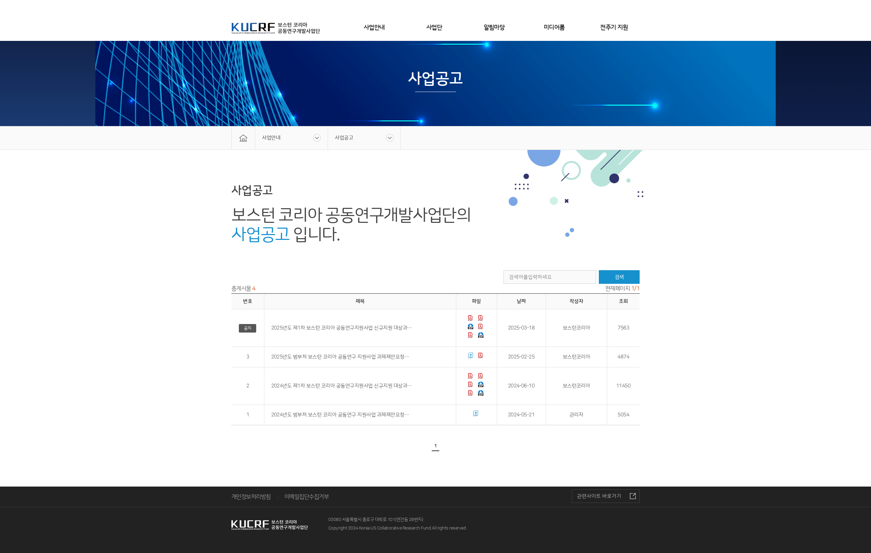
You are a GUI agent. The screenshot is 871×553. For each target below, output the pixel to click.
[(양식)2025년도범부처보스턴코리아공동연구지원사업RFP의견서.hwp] (471, 357)
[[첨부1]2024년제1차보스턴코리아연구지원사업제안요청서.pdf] (481, 377)
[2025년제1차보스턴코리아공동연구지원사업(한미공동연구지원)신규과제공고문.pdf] (471, 319)
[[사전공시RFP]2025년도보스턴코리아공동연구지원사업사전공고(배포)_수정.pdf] (481, 357)
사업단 (434, 27)
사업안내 (374, 27)
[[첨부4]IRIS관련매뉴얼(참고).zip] (471, 328)
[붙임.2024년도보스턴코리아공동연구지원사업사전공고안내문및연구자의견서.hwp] (476, 415)
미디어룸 (554, 27)
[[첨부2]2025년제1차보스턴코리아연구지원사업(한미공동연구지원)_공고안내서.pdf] (481, 328)
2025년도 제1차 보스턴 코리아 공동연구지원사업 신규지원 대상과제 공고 (342, 328)
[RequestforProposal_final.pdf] (471, 394)
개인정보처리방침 (251, 497)
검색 (619, 277)
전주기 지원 (614, 27)
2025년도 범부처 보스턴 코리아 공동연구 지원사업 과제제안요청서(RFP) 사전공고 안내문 (342, 357)
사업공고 (344, 138)
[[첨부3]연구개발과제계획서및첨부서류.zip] (481, 336)
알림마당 (494, 27)
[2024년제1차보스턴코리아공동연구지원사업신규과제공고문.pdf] (471, 377)
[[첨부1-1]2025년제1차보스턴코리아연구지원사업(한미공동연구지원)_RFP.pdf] (471, 336)
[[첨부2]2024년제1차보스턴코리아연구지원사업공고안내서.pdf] (471, 386)
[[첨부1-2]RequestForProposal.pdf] (481, 319)
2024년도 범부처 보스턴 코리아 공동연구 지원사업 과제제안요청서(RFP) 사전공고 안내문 (342, 415)
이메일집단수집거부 (306, 497)
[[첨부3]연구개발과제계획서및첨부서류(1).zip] (481, 386)
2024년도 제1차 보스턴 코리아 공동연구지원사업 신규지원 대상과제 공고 (342, 386)
